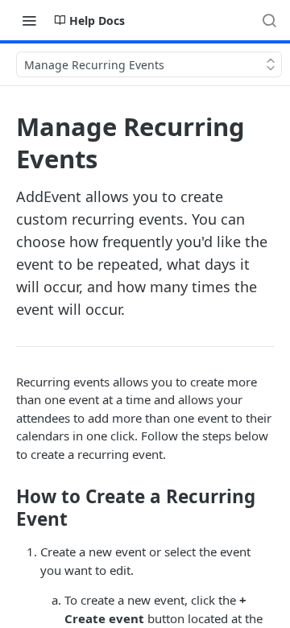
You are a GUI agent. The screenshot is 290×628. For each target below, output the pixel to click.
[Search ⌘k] (269, 20)
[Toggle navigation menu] (29, 20)
